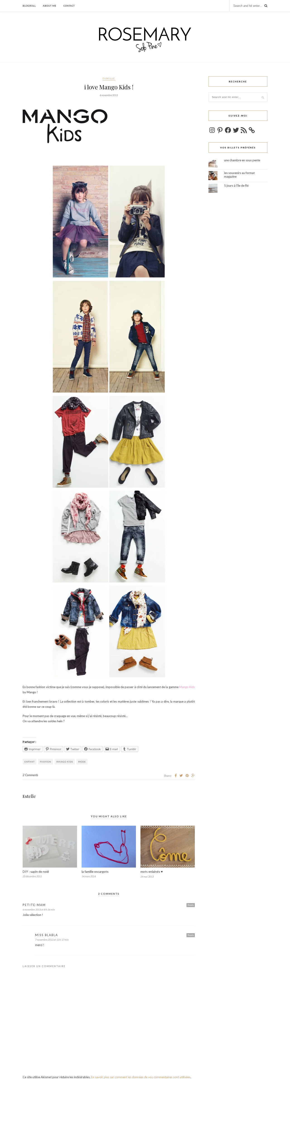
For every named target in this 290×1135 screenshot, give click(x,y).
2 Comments (30, 775)
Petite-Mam (34, 905)
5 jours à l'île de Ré (236, 185)
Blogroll (29, 5)
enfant (29, 761)
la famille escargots (95, 871)
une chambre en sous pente (242, 160)
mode (82, 761)
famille (109, 78)
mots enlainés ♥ (151, 871)
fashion (45, 761)
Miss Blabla (46, 935)
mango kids (64, 761)
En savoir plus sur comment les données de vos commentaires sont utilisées (140, 1077)
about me (49, 5)
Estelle (29, 796)
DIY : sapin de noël (36, 871)
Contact (69, 5)
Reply (191, 905)
